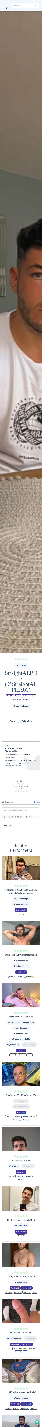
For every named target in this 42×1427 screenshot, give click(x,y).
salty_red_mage (22, 904)
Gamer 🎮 (20, 1176)
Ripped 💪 (29, 976)
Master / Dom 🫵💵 (29, 696)
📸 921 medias (10, 757)
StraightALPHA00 (22, 706)
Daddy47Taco (22, 1282)
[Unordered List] (18, 817)
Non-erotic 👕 (21, 910)
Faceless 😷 (15, 1288)
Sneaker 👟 (17, 699)
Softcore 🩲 (21, 665)
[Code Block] (23, 817)
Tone (25, 1352)
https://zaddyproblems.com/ (22, 1022)
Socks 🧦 (26, 699)
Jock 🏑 (15, 1408)
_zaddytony (14, 1045)
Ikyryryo (15, 1166)
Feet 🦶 (17, 696)
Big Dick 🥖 (17, 1292)
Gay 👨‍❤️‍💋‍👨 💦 (21, 1051)
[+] (32, 817)
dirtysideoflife (15, 1338)
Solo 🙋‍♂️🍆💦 (21, 972)
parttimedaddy (22, 1028)
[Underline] (9, 817)
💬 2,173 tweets (25, 754)
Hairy (30, 1055)
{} (29, 817)
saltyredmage (22, 899)
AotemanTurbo (22, 1398)
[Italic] (6, 817)
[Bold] (4, 817)
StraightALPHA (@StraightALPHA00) (21, 681)
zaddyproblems (22, 1033)
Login (37, 802)
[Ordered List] (15, 817)
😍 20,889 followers (12, 754)
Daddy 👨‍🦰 (21, 976)
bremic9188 (22, 1226)
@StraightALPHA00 (12, 751)
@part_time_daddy (22, 1039)
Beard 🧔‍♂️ (10, 696)
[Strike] (12, 817)
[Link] (26, 817)
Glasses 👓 (22, 1055)
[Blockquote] (20, 817)
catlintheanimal (22, 960)
